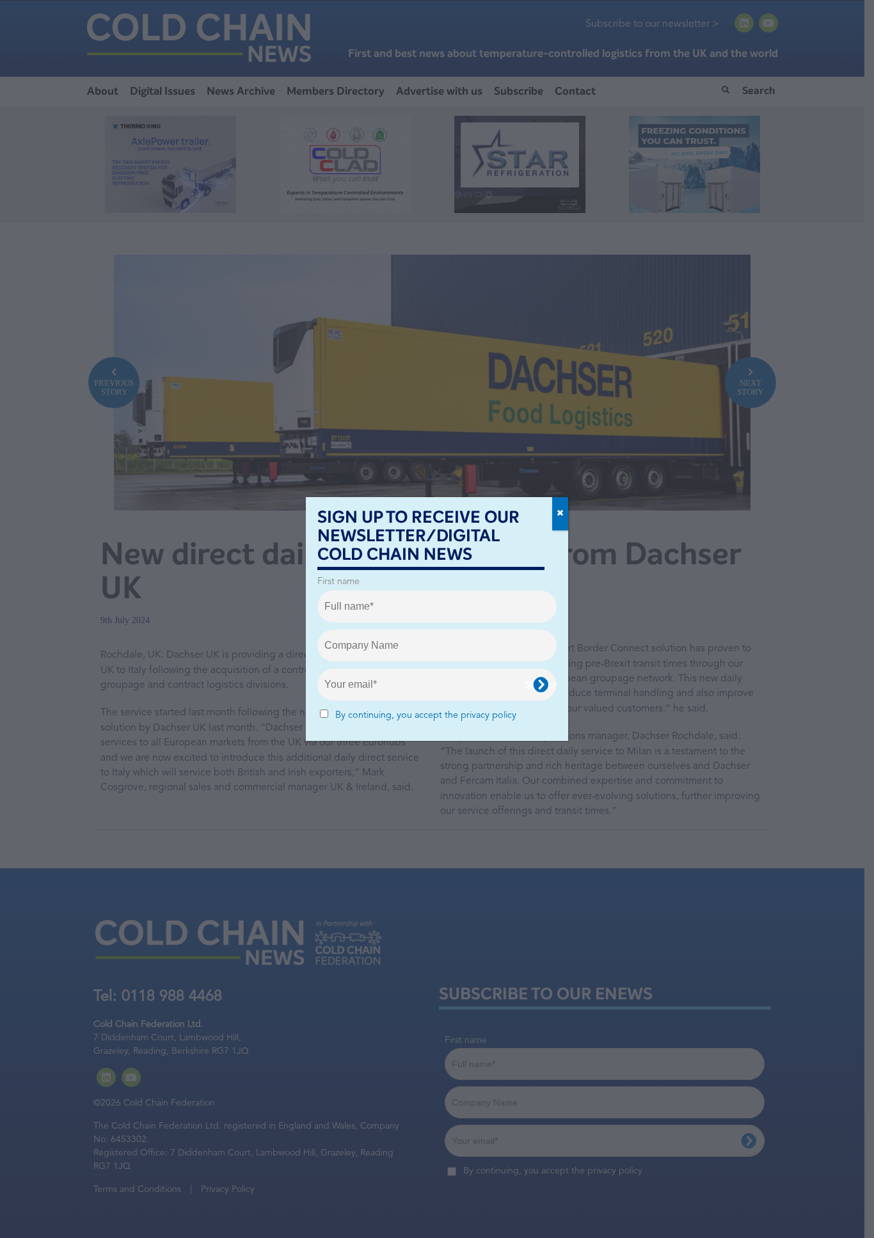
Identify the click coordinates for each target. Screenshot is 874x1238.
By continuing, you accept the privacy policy (425, 715)
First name (338, 582)
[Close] (560, 513)
